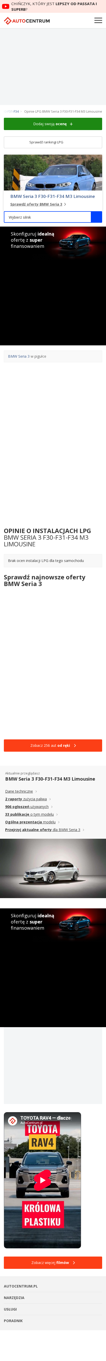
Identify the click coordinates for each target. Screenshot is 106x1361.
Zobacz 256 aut (50, 745)
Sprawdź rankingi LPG (46, 142)
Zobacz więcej (50, 1262)
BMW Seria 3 (19, 356)
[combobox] (53, 217)
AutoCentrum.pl (27, 21)
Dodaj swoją (50, 123)
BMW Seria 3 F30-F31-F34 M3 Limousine (52, 196)
